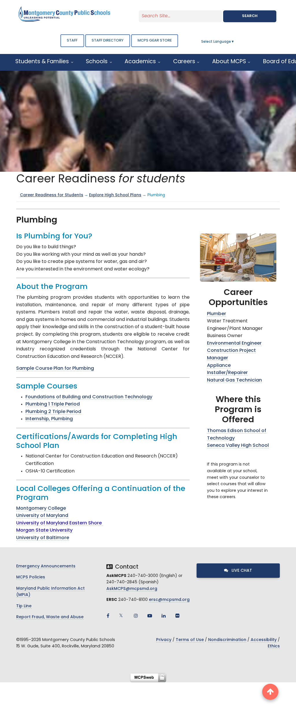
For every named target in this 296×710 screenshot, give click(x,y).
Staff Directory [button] (107, 40)
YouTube (150, 615)
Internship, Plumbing (49, 419)
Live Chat (241, 571)
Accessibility (264, 640)
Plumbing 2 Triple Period (53, 412)
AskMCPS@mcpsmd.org (131, 589)
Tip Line (24, 606)
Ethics (274, 646)
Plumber (216, 314)
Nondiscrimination (227, 640)
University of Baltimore (42, 538)
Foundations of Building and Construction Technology (88, 397)
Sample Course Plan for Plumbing (55, 368)
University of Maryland (42, 515)
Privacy (163, 640)
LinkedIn (163, 615)
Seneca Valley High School (238, 445)
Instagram (136, 615)
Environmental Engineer (234, 343)
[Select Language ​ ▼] (234, 42)
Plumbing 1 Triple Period (52, 404)
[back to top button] (270, 692)
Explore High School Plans (115, 195)
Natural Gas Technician (234, 380)
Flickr (177, 615)
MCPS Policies (30, 577)
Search (250, 16)
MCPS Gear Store (155, 40)
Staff (72, 40)
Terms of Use (190, 640)
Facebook (108, 615)
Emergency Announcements (45, 566)
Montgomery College (41, 508)
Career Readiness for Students (51, 195)
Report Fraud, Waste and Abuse (50, 617)
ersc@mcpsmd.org (169, 600)
